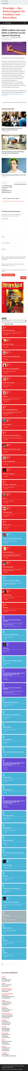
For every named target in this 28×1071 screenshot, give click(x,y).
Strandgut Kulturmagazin (16, 37)
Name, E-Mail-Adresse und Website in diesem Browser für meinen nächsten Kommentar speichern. (14, 258)
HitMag (20, 1069)
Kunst (3, 27)
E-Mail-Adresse (6, 242)
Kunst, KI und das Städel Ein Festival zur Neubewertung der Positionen (12, 129)
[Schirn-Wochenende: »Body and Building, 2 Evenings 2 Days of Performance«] (14, 142)
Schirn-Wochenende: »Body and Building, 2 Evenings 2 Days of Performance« (13, 152)
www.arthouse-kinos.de (6, 979)
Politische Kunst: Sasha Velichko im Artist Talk (14, 175)
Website (4, 249)
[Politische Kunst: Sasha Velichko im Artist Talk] (14, 166)
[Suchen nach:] (14, 277)
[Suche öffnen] (25, 23)
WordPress (14, 1069)
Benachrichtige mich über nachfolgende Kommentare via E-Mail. (13, 265)
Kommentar (5, 218)
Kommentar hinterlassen (6, 39)
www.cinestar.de (5, 986)
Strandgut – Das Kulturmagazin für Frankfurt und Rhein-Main (14, 12)
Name (3, 236)
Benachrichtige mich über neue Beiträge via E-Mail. (14, 270)
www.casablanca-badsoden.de (9, 1055)
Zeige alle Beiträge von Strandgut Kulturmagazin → (13, 201)
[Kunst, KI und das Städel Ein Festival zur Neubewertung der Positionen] (14, 119)
